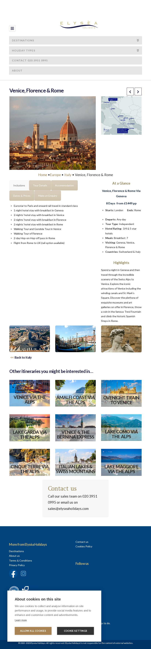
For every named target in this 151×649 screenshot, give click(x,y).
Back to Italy (23, 357)
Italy (67, 175)
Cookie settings (75, 630)
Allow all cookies (33, 630)
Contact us (82, 541)
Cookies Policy (84, 546)
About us (14, 555)
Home (42, 175)
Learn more (21, 620)
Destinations (16, 551)
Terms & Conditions (20, 560)
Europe (55, 175)
